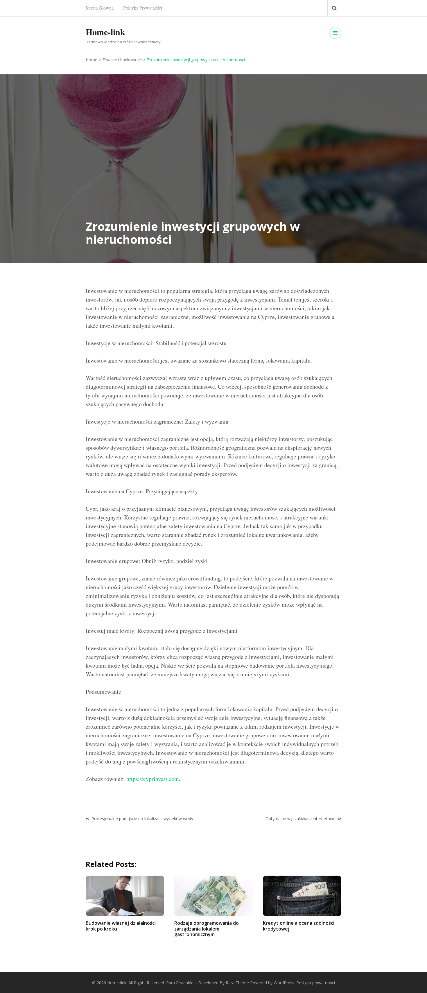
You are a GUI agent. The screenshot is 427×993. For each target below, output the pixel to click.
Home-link (105, 31)
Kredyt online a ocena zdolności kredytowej (298, 926)
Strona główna (100, 8)
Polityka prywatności (142, 8)
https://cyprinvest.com (152, 779)
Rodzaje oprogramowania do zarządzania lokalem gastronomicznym (206, 928)
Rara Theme (237, 982)
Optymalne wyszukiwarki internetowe (300, 818)
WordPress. (284, 982)
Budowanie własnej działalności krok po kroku (121, 926)
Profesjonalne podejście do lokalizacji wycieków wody (142, 818)
